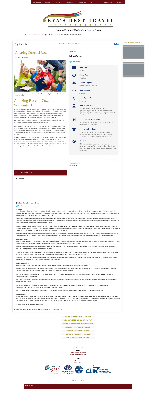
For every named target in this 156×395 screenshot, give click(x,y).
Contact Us (112, 160)
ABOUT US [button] (94, 2)
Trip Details (20, 44)
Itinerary (61, 44)
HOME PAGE (37, 2)
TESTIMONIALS (107, 2)
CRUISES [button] (47, 2)
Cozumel (22, 178)
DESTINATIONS (69, 2)
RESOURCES (82, 2)
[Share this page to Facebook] (115, 44)
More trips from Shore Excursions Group (30, 304)
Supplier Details (74, 44)
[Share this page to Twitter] (118, 44)
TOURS (58, 2)
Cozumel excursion (30, 117)
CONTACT (120, 2)
